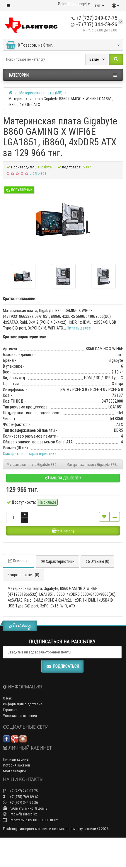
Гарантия (10, 709)
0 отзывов (38, 173)
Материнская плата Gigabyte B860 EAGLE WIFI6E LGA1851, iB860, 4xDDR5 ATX (35, 464)
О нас (7, 698)
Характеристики (60, 561)
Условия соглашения (20, 715)
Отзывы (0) (100, 561)
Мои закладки (14, 771)
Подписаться (66, 666)
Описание (21, 560)
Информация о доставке (22, 704)
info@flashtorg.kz (23, 814)
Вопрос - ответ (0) (23, 574)
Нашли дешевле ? (65, 477)
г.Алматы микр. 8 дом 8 (28, 808)
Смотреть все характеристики (30, 453)
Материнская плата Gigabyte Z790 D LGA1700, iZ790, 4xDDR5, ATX (95, 464)
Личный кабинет (16, 759)
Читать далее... (80, 328)
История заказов (16, 765)
